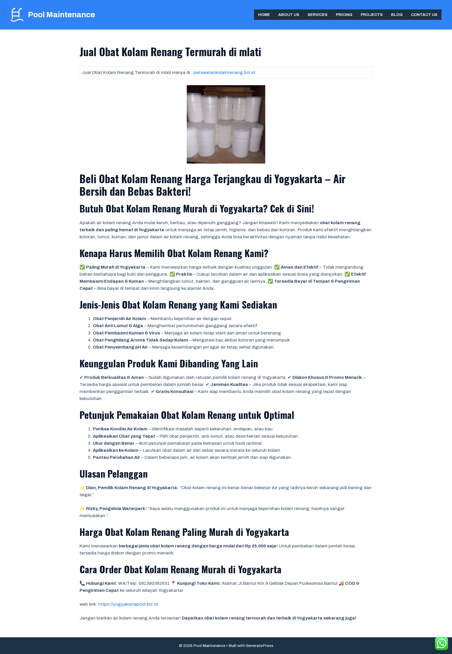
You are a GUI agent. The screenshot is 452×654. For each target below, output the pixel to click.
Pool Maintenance (61, 14)
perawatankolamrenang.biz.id (224, 72)
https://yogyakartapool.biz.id (128, 604)
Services (317, 15)
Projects (372, 15)
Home (264, 15)
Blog (397, 15)
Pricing (344, 15)
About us (288, 15)
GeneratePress (259, 646)
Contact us (424, 15)
